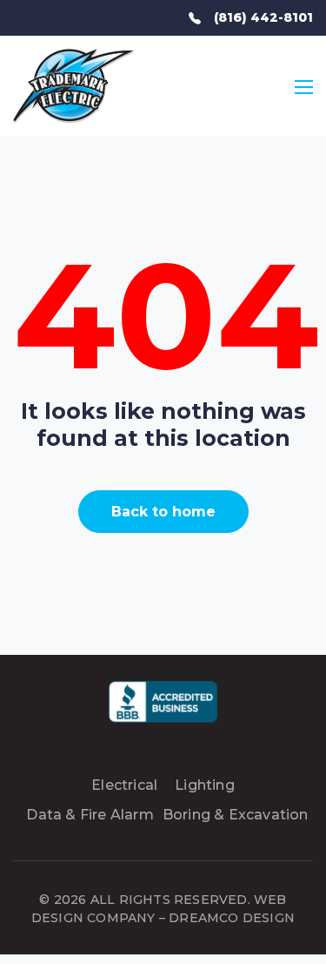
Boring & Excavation (236, 814)
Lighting (205, 785)
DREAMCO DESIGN (232, 918)
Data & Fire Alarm (89, 814)
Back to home (163, 511)
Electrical (124, 785)
